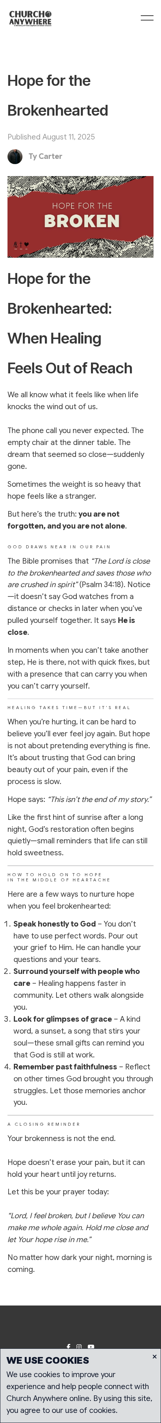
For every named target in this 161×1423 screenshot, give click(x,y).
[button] (147, 18)
